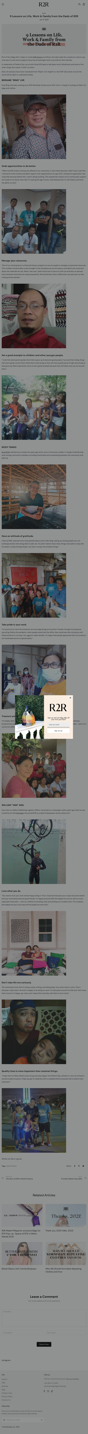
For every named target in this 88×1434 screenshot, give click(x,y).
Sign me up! (58, 731)
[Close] (70, 697)
